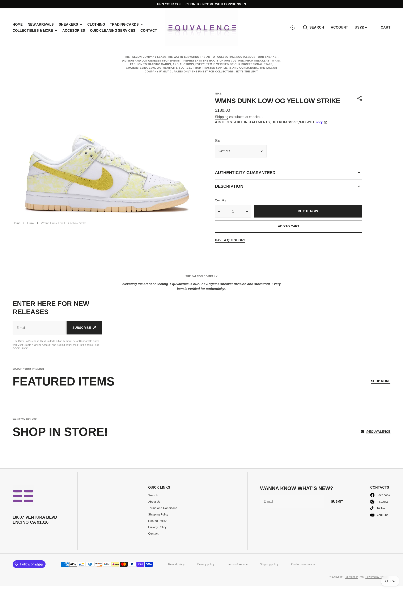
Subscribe (81, 327)
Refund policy (176, 564)
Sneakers (68, 24)
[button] (292, 27)
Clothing (96, 24)
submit (337, 501)
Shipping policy (269, 564)
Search (316, 27)
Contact (148, 30)
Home (18, 24)
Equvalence (351, 577)
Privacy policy (206, 564)
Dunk (30, 223)
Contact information (303, 564)
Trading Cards (124, 24)
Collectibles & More (33, 30)
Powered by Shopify (376, 577)
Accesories (73, 30)
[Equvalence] (201, 27)
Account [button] (339, 27)
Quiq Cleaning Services (112, 30)
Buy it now (308, 211)
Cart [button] (385, 27)
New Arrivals (41, 24)
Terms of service (237, 564)
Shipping (221, 117)
